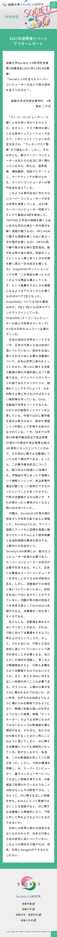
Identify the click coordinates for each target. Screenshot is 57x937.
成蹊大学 (27, 909)
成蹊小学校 (27, 920)
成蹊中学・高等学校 (27, 914)
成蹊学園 (27, 903)
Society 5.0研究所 (32, 4)
